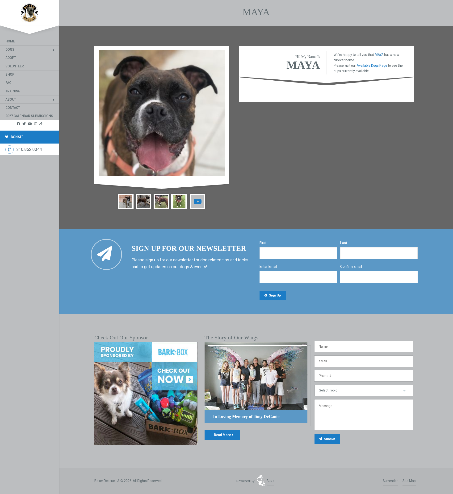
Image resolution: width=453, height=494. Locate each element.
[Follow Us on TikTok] (40, 124)
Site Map (409, 481)
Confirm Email (351, 266)
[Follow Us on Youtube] (30, 124)
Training (13, 91)
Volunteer (14, 66)
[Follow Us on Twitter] (24, 124)
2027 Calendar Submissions (29, 116)
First (263, 243)
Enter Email (268, 266)
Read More (223, 435)
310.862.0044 (29, 149)
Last (343, 243)
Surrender (390, 481)
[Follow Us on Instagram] (35, 124)
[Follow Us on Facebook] (18, 124)
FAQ (8, 83)
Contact (12, 108)
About (10, 99)
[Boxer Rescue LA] (29, 12)
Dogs (9, 49)
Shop (9, 74)
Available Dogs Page (372, 65)
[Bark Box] (145, 393)
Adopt (10, 58)
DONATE (16, 137)
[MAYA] (161, 113)
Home (10, 41)
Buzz (270, 481)
